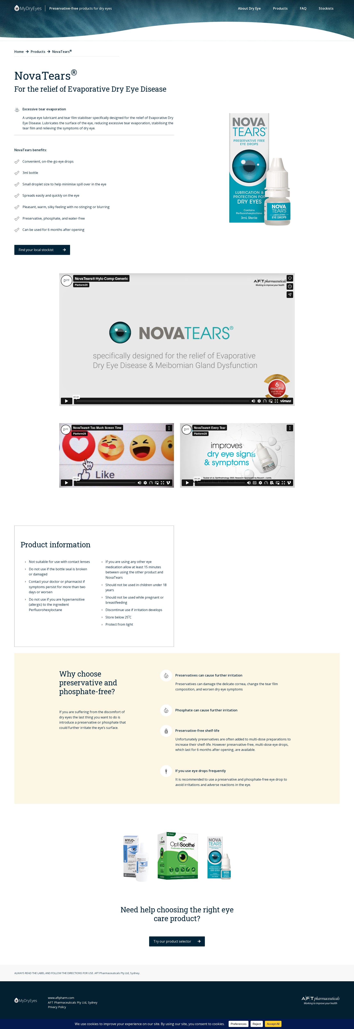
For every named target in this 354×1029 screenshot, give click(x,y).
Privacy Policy (57, 1007)
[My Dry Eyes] (27, 8)
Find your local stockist (36, 250)
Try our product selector (172, 941)
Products (280, 8)
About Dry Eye (249, 8)
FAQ (303, 8)
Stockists (326, 8)
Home (19, 51)
